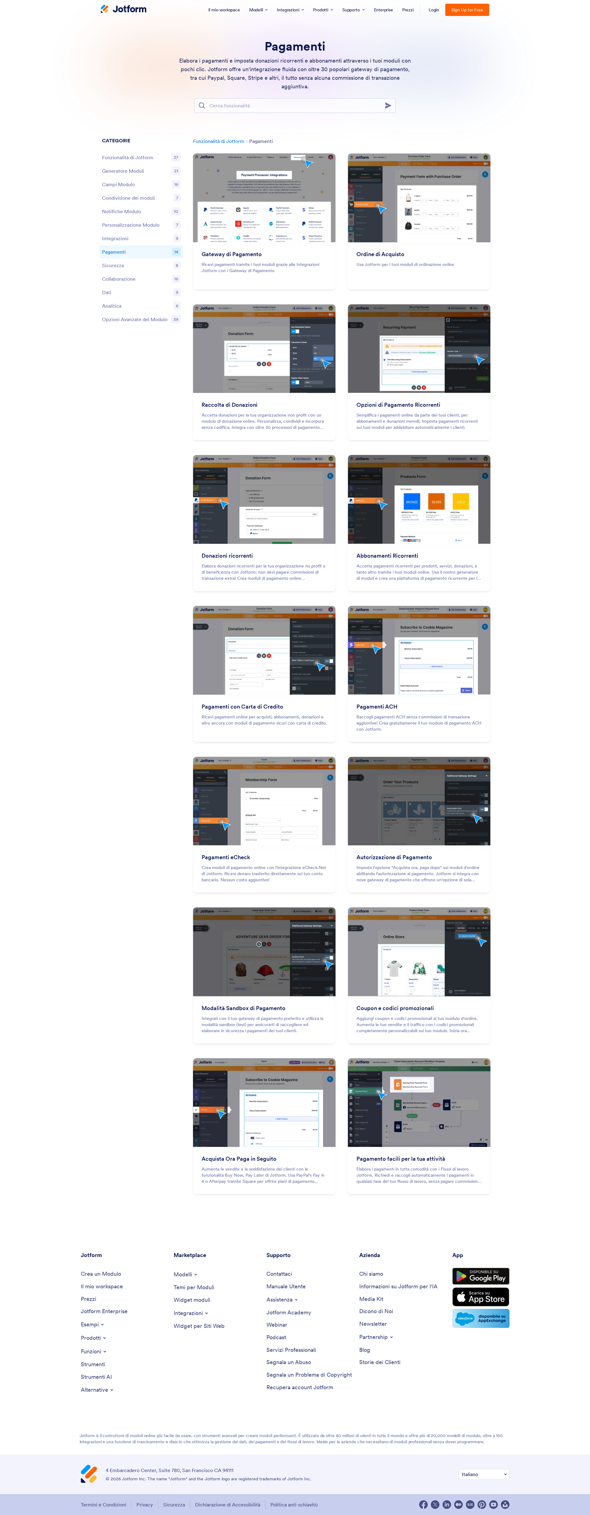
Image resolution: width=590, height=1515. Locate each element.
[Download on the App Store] (480, 1296)
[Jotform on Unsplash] (505, 1504)
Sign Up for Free (467, 10)
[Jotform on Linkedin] (446, 1504)
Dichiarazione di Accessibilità (227, 1505)
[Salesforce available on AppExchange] (480, 1318)
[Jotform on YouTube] (493, 1504)
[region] (141, 231)
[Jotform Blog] (470, 1504)
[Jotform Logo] (123, 9)
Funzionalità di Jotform (218, 141)
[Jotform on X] (435, 1504)
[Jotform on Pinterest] (482, 1504)
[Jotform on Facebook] (423, 1504)
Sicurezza (174, 1505)
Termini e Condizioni (103, 1505)
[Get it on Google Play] (480, 1276)
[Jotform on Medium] (458, 1504)
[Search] (389, 105)
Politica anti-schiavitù (294, 1505)
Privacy (144, 1505)
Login (434, 10)
